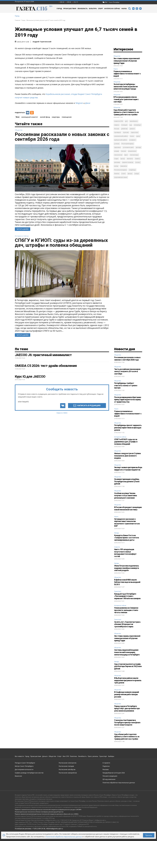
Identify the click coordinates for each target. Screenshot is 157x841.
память (137, 158)
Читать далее (22, 229)
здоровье (117, 147)
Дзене (87, 103)
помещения (67, 117)
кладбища (132, 170)
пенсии (123, 151)
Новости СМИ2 (61, 413)
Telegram (79, 103)
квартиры (56, 117)
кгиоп (123, 173)
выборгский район (120, 140)
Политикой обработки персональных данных (64, 836)
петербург (137, 125)
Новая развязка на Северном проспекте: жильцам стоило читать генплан (126, 610)
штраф (116, 151)
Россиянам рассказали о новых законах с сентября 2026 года (62, 136)
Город (17, 16)
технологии (118, 155)
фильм (130, 173)
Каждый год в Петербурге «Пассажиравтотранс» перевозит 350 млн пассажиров (127, 596)
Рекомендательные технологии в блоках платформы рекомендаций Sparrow (39, 812)
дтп (126, 121)
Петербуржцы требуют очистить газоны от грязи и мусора (125, 385)
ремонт (132, 128)
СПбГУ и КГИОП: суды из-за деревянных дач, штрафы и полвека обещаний (61, 242)
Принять (148, 835)
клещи (137, 173)
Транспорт (117, 591)
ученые (116, 143)
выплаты (130, 158)
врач (126, 155)
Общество (19, 130)
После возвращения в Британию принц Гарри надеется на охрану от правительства (127, 399)
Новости (117, 547)
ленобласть (134, 121)
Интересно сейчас (22, 236)
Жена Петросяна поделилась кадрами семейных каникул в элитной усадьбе (126, 568)
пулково (126, 132)
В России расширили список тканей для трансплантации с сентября (126, 99)
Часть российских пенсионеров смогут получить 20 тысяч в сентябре (127, 371)
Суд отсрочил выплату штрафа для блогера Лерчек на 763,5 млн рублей (128, 666)
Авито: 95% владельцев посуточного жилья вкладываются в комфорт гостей (125, 552)
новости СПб (118, 121)
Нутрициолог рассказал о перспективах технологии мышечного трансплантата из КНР (127, 522)
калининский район (121, 136)
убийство (124, 128)
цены (138, 136)
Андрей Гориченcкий (42, 42)
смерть (116, 125)
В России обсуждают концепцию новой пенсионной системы (128, 508)
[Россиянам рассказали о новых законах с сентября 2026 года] (62, 168)
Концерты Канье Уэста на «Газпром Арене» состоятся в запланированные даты (126, 537)
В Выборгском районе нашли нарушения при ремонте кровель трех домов (127, 680)
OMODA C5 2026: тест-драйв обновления (46, 366)
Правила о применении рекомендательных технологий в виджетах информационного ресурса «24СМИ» (48, 809)
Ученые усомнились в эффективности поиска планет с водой (127, 73)
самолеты (123, 166)
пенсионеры (134, 155)
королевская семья (120, 177)
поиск (132, 136)
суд (131, 125)
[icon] (129, 9)
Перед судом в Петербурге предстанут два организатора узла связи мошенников (127, 708)
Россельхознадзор (120, 170)
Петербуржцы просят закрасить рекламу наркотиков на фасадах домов (128, 427)
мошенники (132, 151)
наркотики (134, 132)
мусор (123, 158)
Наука (116, 69)
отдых (116, 158)
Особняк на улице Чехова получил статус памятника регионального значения (125, 495)
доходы (138, 147)
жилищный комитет (29, 117)
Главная (17, 20)
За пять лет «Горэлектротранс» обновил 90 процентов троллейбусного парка (127, 624)
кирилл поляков (127, 162)
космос (137, 162)
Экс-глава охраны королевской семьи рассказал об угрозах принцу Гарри (127, 60)
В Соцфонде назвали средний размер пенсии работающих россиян (126, 694)
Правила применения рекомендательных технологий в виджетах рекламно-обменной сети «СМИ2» (47, 814)
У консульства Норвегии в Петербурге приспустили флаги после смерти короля (127, 722)
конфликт (132, 140)
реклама (117, 162)
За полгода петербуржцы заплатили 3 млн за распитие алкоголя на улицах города (126, 86)
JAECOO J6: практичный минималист (43, 355)
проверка (117, 132)
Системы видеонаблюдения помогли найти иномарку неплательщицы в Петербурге (126, 652)
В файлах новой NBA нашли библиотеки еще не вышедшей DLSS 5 (127, 582)
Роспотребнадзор (128, 143)
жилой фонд (45, 117)
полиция (124, 125)
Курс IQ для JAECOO (30, 376)
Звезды (116, 533)
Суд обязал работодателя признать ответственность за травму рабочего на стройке (126, 112)
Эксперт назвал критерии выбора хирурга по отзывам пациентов (128, 468)
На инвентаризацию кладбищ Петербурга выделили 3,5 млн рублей (126, 481)
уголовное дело (128, 147)
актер (116, 166)
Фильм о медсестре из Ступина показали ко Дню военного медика (127, 455)
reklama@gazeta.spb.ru (54, 829)
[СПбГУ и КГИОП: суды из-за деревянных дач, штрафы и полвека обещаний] (62, 273)
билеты (116, 173)
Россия (116, 128)
